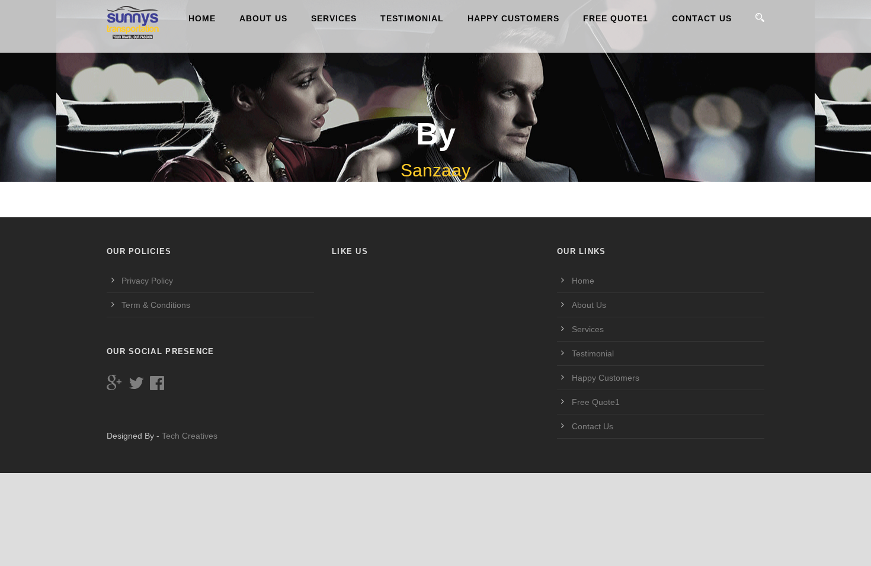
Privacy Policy (147, 280)
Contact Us (702, 18)
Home (202, 18)
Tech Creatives (189, 435)
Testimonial (412, 18)
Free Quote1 (615, 18)
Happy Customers (513, 18)
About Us (263, 18)
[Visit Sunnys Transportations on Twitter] (136, 386)
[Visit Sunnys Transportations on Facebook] (157, 386)
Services (334, 18)
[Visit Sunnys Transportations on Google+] (114, 386)
